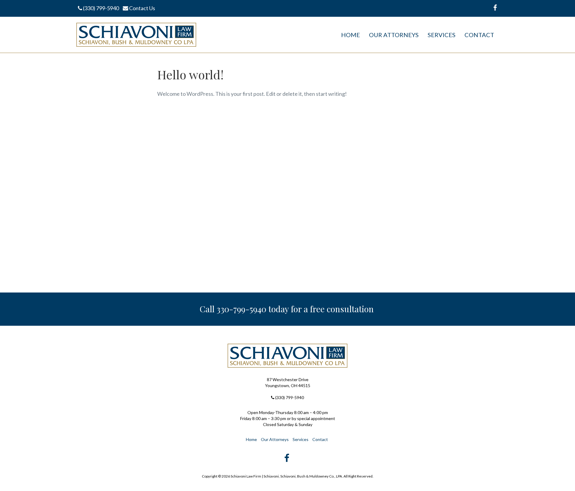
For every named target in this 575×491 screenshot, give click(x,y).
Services (442, 34)
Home (350, 34)
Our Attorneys (394, 34)
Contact (479, 34)
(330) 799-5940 (100, 8)
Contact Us (141, 8)
